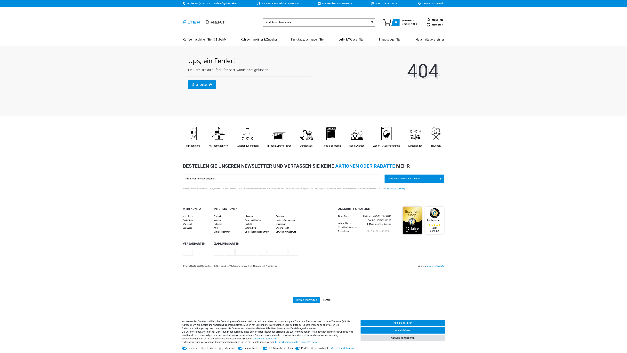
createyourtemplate (435, 266)
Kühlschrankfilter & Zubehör (259, 39)
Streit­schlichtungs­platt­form (257, 232)
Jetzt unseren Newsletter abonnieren (403, 178)
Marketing (230, 348)
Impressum (281, 224)
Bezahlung (281, 216)
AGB (216, 228)
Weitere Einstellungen (342, 348)
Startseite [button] (200, 85)
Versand (217, 220)
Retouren (218, 224)
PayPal (304, 348)
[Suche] (372, 22)
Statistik (211, 348)
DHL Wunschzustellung (281, 348)
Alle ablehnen (402, 330)
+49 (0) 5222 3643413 (205, 3)
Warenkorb (187, 224)
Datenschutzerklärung (396, 189)
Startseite (218, 216)
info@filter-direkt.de (228, 3)
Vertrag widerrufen (222, 232)
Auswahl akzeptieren (403, 337)
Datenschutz (250, 228)
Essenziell (193, 348)
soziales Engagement (285, 220)
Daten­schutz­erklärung (265, 338)
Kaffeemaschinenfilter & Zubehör (205, 39)
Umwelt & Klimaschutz (286, 232)
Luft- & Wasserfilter (351, 39)
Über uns (249, 216)
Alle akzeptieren (403, 322)
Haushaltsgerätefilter (430, 39)
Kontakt (248, 224)
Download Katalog (253, 220)
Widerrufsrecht (282, 228)
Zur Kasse (187, 228)
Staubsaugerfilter (390, 39)
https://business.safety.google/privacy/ (296, 342)
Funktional (322, 348)
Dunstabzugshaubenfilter (308, 39)
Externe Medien (252, 348)
